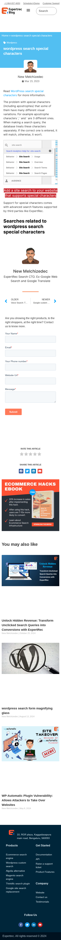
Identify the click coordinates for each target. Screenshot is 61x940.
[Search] (53, 11)
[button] (28, 10)
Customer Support (51, 3)
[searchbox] (43, 11)
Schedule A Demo (31, 3)
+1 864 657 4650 (12, 3)
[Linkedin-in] (33, 924)
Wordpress (12, 42)
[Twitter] (27, 924)
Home (5, 35)
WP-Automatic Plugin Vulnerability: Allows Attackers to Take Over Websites (27, 800)
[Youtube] (40, 924)
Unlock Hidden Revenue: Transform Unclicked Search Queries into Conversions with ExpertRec (27, 625)
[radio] (22, 454)
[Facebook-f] (20, 924)
